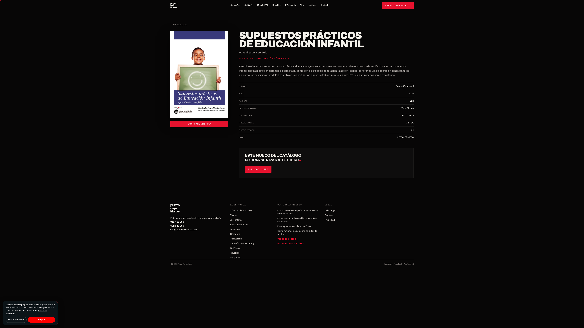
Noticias (312, 5)
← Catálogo (178, 25)
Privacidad (330, 220)
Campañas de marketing (242, 243)
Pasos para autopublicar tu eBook (294, 226)
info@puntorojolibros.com (183, 229)
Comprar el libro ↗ (199, 124)
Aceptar (41, 320)
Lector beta (236, 220)
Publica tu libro (258, 169)
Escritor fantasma (239, 225)
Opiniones (235, 229)
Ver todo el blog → (288, 239)
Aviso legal (330, 210)
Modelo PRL (262, 5)
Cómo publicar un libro (241, 210)
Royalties (277, 5)
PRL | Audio (290, 5)
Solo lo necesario (16, 320)
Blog (302, 5)
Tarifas (233, 215)
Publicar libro (236, 239)
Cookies (329, 215)
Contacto (324, 5)
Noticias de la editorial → (292, 244)
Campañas (235, 5)
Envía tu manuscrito (397, 5)
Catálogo (248, 5)
